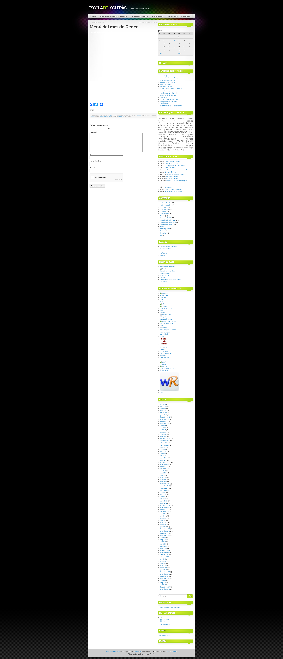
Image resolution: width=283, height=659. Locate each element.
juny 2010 (163, 537)
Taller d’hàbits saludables (174, 189)
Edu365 (162, 313)
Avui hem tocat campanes (173, 191)
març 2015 (163, 432)
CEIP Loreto (163, 298)
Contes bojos (164, 302)
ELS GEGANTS (164, 104)
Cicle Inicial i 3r (164, 209)
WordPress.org (165, 624)
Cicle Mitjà (163, 211)
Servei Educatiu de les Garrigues (170, 280)
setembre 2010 (164, 535)
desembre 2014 (165, 438)
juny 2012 (163, 492)
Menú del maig (165, 91)
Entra (161, 618)
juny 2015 (163, 426)
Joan (111, 115)
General (138, 115)
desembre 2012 (165, 484)
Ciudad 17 (163, 300)
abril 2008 (163, 585)
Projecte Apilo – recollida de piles (176, 181)
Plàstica (175, 143)
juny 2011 (163, 516)
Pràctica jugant (165, 229)
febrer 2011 (163, 525)
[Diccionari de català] (162, 304)
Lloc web (92, 168)
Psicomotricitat (178, 148)
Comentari (93, 132)
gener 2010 (163, 548)
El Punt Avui (170, 607)
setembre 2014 (164, 445)
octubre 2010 (164, 533)
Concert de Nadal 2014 (97, 22)
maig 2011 (163, 518)
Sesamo (162, 360)
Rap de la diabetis (172, 176)
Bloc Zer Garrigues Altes (167, 267)
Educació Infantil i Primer (168, 220)
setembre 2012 (164, 490)
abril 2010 (163, 542)
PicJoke (162, 349)
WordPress (138, 652)
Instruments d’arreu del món (147, 22)
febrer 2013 (163, 479)
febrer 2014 (163, 458)
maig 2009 (163, 561)
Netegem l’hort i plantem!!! (169, 102)
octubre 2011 (164, 510)
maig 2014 (163, 451)
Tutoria (172, 150)
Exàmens (189, 127)
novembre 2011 (165, 507)
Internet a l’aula (165, 275)
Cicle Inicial (163, 207)
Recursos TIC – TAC (166, 353)
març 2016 (163, 411)
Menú (91, 110)
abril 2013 (163, 475)
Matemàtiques (167, 139)
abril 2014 (163, 454)
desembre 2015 (165, 417)
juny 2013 (163, 471)
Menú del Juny (164, 76)
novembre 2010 (165, 531)
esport (167, 127)
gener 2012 (163, 503)
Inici (94, 16)
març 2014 (163, 456)
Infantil (162, 131)
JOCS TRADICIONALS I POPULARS (171, 106)
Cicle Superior (164, 214)
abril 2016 (163, 408)
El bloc (183, 125)
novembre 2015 (165, 419)
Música (189, 140)
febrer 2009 (163, 568)
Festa (160, 130)
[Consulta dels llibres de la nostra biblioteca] (164, 293)
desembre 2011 (165, 505)
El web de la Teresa (166, 319)
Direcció (162, 216)
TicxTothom (163, 282)
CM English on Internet (167, 80)
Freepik (162, 325)
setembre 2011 (164, 512)
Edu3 (161, 310)
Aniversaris (181, 118)
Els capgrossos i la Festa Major (170, 99)
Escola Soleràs (107, 8)
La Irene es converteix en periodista (177, 183)
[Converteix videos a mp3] (164, 366)
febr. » (180, 54)
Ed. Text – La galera (166, 308)
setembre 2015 (164, 423)
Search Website (190, 596)
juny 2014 (163, 449)
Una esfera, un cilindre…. (168, 86)
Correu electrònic (95, 161)
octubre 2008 (164, 576)
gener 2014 (163, 460)
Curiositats (166, 123)
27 (164, 50)
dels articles (165, 620)
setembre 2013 (164, 469)
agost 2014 (163, 447)
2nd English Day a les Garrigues (170, 78)
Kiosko (162, 336)
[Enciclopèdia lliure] (164, 371)
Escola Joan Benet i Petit (167, 271)
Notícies (161, 143)
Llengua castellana (186, 134)
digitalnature (172, 652)
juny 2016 (163, 404)
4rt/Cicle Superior (165, 205)
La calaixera (157, 16)
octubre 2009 (164, 555)
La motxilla (163, 347)
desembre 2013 (165, 462)
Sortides (161, 150)
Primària (162, 231)
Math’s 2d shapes (165, 84)
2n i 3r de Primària (166, 203)
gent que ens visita (164, 635)
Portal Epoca (164, 351)
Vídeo (177, 150)
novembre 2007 (165, 589)
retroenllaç (121, 116)
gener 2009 (163, 570)
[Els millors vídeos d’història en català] (164, 328)
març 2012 (163, 499)
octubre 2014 (164, 443)
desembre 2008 (165, 572)
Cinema (176, 121)
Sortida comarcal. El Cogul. (168, 93)
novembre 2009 (165, 553)
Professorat (172, 16)
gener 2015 (163, 436)
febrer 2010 (163, 546)
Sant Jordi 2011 (165, 358)
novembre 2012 (165, 486)
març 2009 (163, 565)
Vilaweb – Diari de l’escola (168, 368)
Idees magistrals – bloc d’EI (168, 330)
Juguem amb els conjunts (168, 95)
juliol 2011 (163, 514)
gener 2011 (163, 527)
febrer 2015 (163, 434)
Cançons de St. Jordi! (166, 97)
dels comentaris (166, 622)
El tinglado (163, 317)
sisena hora (163, 233)
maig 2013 (163, 473)
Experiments (177, 127)
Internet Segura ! (165, 332)
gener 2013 (163, 482)
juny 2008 (163, 580)
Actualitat (163, 118)
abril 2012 (163, 497)
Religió (191, 148)
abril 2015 (163, 430)
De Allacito (168, 187)
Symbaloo (186, 16)
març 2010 (163, 544)
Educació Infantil (165, 218)
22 (174, 47)
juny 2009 (163, 559)
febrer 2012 (163, 501)
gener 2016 (163, 415)
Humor (191, 130)
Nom (91, 154)
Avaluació (190, 118)
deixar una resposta (105, 116)
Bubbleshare (164, 295)
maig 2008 (163, 583)
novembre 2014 (165, 441)
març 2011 (163, 522)
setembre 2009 (164, 557)
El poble (190, 125)
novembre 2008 (165, 574)
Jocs (191, 131)
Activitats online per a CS (168, 82)
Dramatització (180, 123)
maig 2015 (163, 428)
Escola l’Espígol (164, 273)
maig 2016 (163, 406)
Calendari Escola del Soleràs (113, 16)
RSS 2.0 (93, 116)
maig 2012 (163, 494)
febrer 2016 (163, 413)
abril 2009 (163, 563)
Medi (189, 139)
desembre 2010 (165, 529)
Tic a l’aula (163, 364)
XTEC (161, 393)
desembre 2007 (165, 587)
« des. (161, 54)
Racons (186, 147)
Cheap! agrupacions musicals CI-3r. (171, 89)
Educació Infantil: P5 (166, 224)
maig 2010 (163, 540)
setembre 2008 (164, 578)
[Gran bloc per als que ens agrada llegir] (164, 345)
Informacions (177, 132)
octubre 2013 (164, 466)
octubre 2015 (164, 421)
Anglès (172, 118)
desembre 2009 (165, 550)
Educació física (174, 125)
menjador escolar (166, 141)
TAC (168, 149)
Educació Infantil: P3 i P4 (168, 222)
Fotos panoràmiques (166, 323)
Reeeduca (163, 277)
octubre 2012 (164, 488)
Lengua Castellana (167, 134)
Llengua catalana (176, 136)
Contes (190, 120)
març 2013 (163, 477)
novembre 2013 (165, 464)
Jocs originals (164, 334)
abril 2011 (163, 520)
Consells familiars (139, 16)
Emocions (160, 127)
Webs (183, 150)
